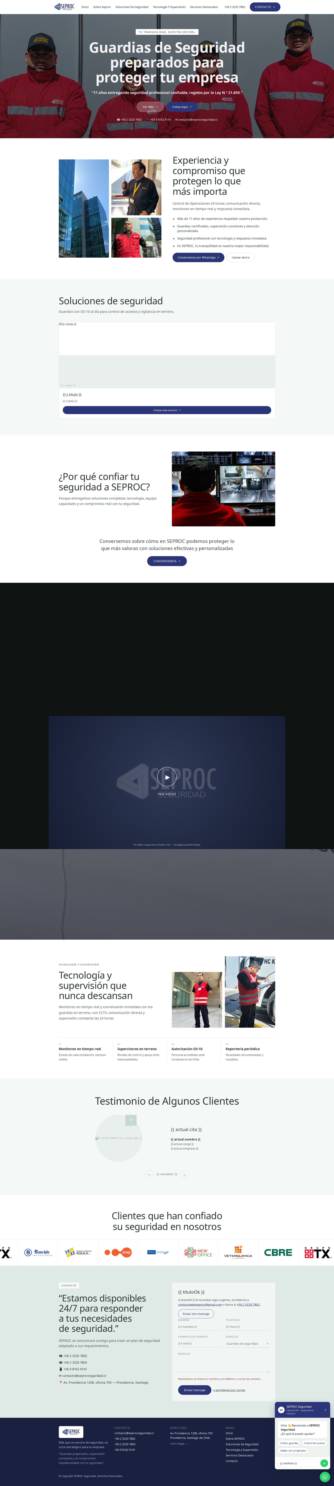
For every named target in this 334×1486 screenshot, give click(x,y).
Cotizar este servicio (167, 410)
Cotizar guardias (289, 1443)
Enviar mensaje (194, 1390)
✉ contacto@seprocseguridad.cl (196, 119)
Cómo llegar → (179, 1443)
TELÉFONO (233, 1320)
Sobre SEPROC (235, 1439)
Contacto (232, 1461)
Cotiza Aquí (182, 107)
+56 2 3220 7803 (124, 1444)
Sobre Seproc (102, 7)
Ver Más (150, 107)
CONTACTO (265, 7)
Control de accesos (314, 1443)
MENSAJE (184, 1353)
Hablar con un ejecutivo (293, 1450)
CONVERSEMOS (167, 561)
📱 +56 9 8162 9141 (158, 119)
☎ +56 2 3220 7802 (129, 119)
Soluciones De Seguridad (132, 7)
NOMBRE (184, 1320)
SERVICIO (232, 1336)
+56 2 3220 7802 (234, 7)
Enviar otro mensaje (196, 1314)
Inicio (85, 7)
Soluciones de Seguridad (242, 1444)
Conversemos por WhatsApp (198, 257)
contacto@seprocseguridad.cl (134, 1433)
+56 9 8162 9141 (124, 1450)
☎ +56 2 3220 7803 (73, 1362)
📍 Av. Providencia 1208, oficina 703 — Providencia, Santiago (103, 1382)
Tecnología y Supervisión (242, 1450)
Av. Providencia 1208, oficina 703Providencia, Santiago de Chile (191, 1435)
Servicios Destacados (204, 7)
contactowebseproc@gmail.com (200, 1305)
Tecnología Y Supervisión (169, 7)
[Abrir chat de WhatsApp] (325, 1477)
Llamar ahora (240, 257)
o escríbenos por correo (229, 1390)
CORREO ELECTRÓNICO (193, 1336)
